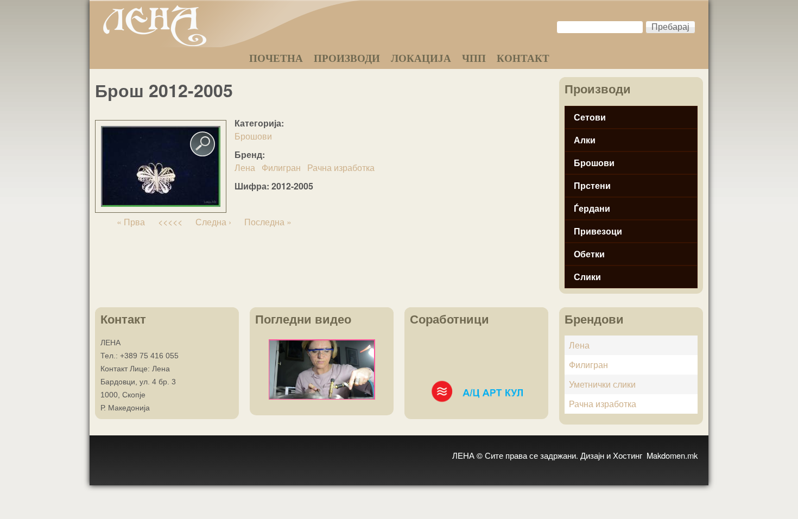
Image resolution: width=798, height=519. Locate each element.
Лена (245, 167)
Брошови (253, 136)
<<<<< (170, 222)
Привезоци (598, 231)
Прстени (592, 185)
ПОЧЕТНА (276, 58)
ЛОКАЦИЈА (421, 58)
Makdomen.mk (672, 455)
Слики (587, 276)
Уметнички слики (602, 384)
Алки (585, 140)
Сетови (590, 117)
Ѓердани (592, 208)
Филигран (281, 167)
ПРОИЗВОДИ (347, 58)
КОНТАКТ (523, 58)
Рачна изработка (341, 167)
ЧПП (474, 58)
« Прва (131, 222)
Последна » (268, 222)
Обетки (589, 254)
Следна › (213, 222)
